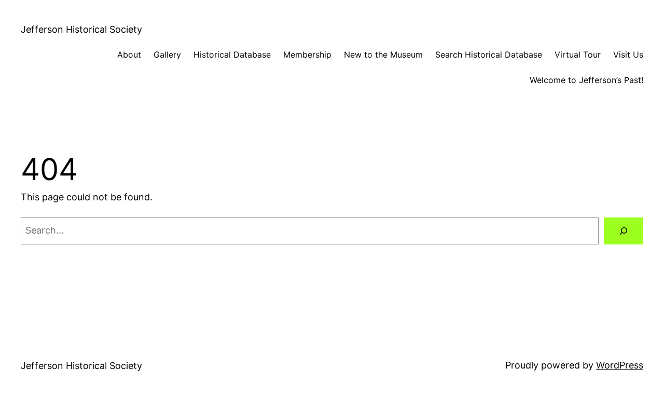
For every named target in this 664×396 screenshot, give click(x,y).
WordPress (619, 365)
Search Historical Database (488, 54)
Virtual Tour (578, 54)
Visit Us (628, 54)
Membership (307, 54)
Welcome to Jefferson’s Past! (586, 80)
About (129, 54)
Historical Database (232, 54)
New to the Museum (383, 54)
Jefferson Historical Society (81, 29)
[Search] (623, 230)
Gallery (167, 54)
